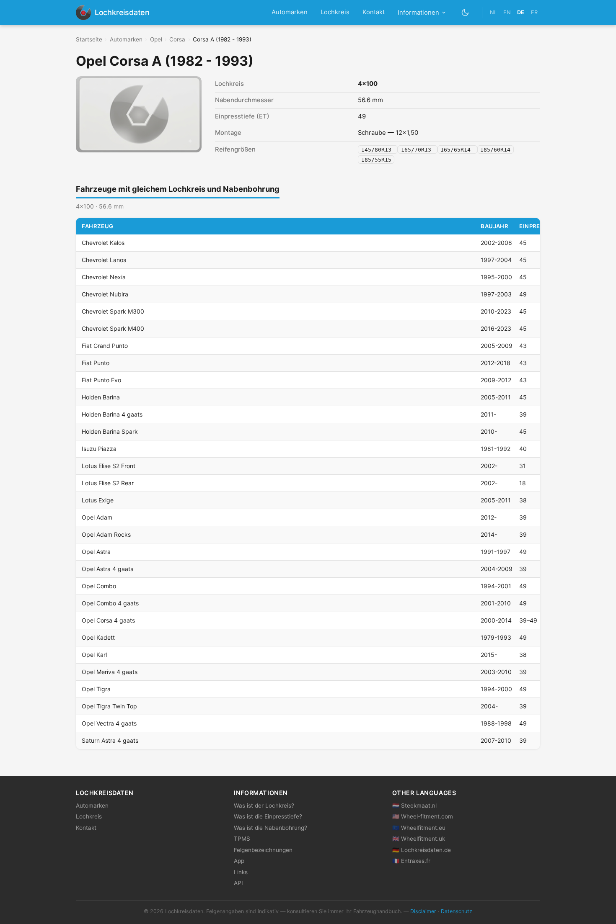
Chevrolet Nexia (104, 277)
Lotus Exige (98, 500)
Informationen (418, 12)
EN (507, 12)
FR (534, 12)
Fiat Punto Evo (101, 379)
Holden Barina (101, 397)
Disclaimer (423, 911)
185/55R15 (376, 159)
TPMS (242, 838)
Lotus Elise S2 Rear (108, 482)
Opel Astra (96, 551)
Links (241, 872)
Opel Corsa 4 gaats (108, 620)
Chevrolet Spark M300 (113, 311)
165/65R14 (457, 150)
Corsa (177, 39)
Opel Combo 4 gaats (110, 603)
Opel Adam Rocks (106, 534)
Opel (156, 39)
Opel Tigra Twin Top (109, 706)
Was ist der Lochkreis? (264, 805)
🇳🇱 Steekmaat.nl (414, 805)
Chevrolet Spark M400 (113, 328)
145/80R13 (378, 150)
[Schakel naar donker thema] (465, 12)
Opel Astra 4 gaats (107, 568)
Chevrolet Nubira (105, 294)
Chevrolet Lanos (104, 259)
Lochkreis (335, 12)
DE (520, 12)
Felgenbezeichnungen (263, 850)
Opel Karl (94, 654)
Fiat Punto (95, 362)
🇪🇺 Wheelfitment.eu (418, 827)
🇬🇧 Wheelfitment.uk (418, 838)
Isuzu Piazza (99, 448)
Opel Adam (97, 517)
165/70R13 (418, 150)
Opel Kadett (98, 637)
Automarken (290, 12)
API (238, 883)
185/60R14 (495, 150)
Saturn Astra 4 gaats (110, 740)
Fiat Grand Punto (105, 345)
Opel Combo (99, 585)
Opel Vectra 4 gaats (109, 723)
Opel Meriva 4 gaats (109, 671)
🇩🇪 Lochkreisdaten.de (421, 850)
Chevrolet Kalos (103, 242)
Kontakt (373, 12)
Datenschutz (456, 911)
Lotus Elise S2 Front (108, 465)
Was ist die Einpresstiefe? (268, 816)
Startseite (89, 39)
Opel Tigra (96, 688)
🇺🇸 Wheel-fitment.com (422, 816)
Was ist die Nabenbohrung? (270, 827)
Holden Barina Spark (110, 431)
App (239, 860)
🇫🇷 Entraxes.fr (411, 860)
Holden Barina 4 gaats (112, 414)
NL (493, 12)
